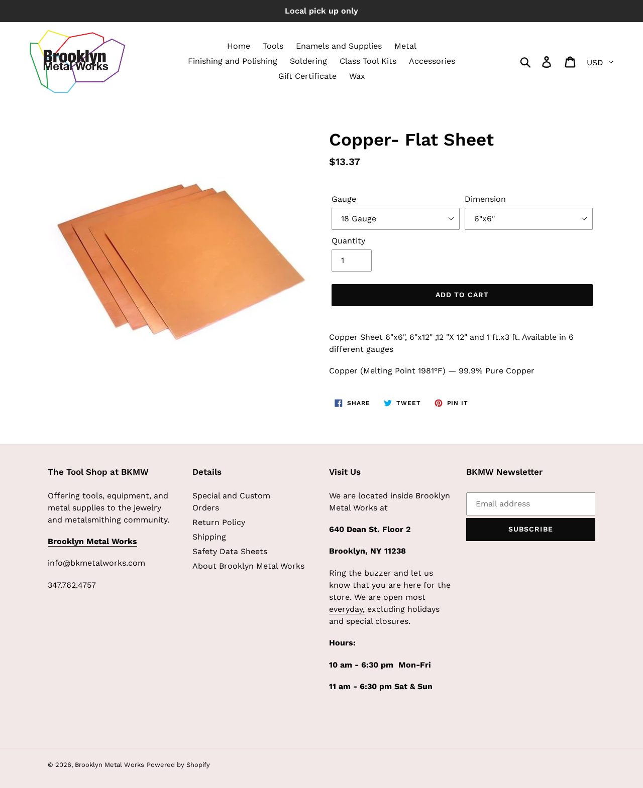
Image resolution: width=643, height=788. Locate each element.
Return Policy (218, 522)
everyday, (347, 609)
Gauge (344, 199)
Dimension (485, 199)
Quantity (348, 240)
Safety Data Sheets (229, 551)
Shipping (209, 537)
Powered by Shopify (178, 764)
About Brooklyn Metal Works (248, 566)
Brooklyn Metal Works (109, 764)
